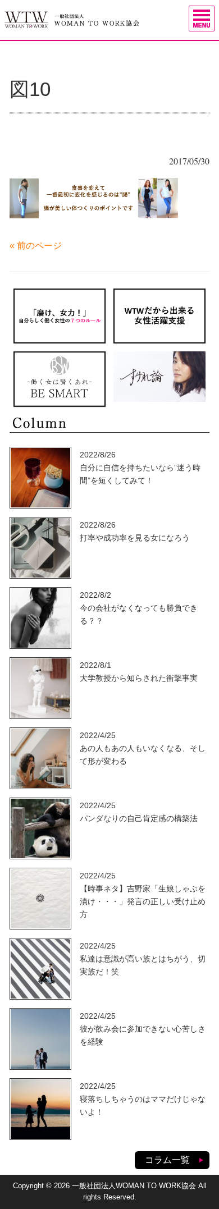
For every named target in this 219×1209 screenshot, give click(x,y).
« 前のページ (36, 245)
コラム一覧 (167, 1160)
